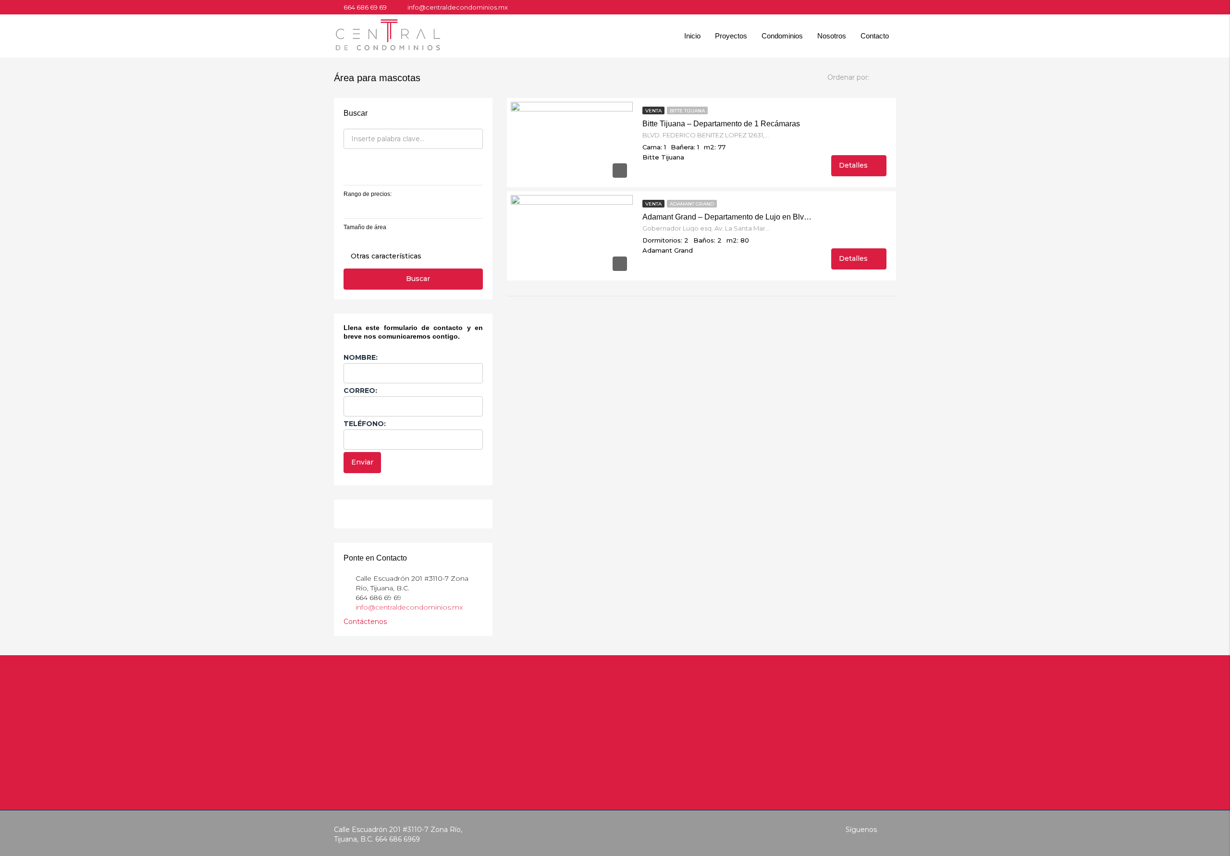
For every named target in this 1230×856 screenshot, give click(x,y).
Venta (653, 111)
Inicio (692, 36)
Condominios (782, 36)
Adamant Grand (692, 204)
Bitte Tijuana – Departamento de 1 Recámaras (721, 124)
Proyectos (731, 36)
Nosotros (831, 36)
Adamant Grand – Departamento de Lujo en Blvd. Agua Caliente (727, 217)
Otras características (385, 256)
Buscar (418, 278)
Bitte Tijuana (687, 111)
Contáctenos (366, 621)
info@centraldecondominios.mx (409, 607)
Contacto (875, 36)
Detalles (854, 165)
